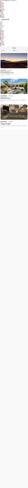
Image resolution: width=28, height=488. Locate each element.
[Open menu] (0, 46)
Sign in (4, 17)
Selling (1, 23)
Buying (1, 24)
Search (1, 22)
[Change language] (1, 1)
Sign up (1, 17)
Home (1, 21)
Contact (1, 28)
